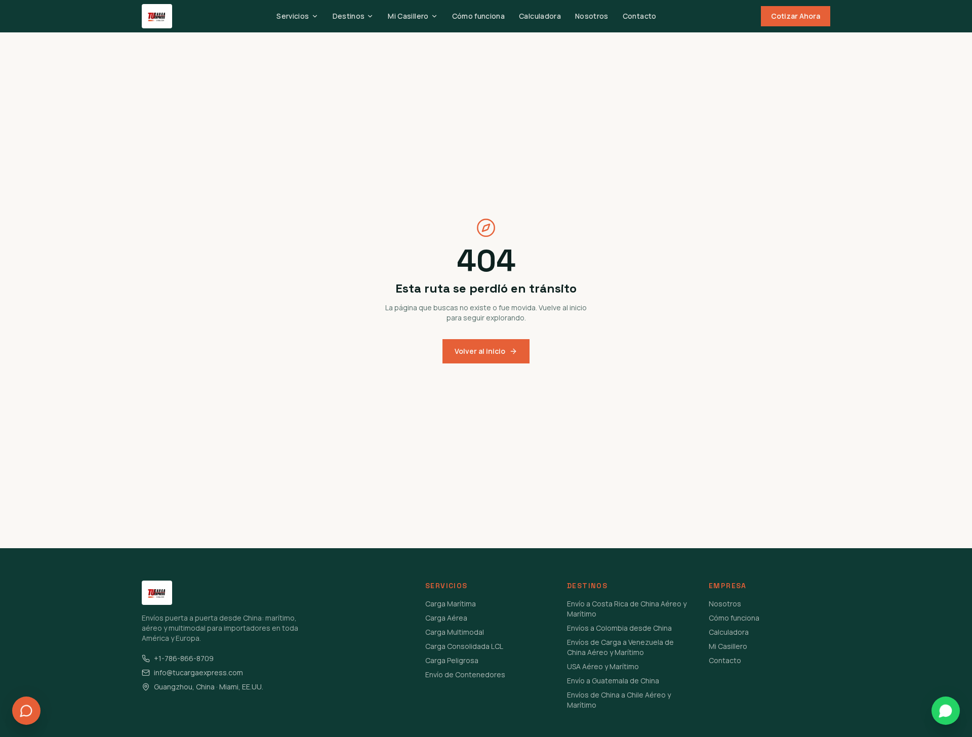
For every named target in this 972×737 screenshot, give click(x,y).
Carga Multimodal (454, 632)
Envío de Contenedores (465, 674)
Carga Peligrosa (451, 660)
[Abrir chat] (26, 711)
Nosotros (592, 16)
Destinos (349, 16)
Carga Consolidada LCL (464, 646)
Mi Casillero (408, 16)
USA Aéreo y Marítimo (603, 666)
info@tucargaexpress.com (198, 672)
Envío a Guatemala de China (613, 680)
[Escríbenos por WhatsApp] (946, 711)
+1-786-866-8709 (184, 658)
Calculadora (540, 16)
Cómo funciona (478, 16)
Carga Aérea (446, 618)
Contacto (640, 16)
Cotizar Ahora (795, 16)
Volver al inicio (480, 351)
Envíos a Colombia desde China (619, 628)
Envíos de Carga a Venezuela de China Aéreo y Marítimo (620, 647)
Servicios (292, 16)
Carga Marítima (450, 603)
